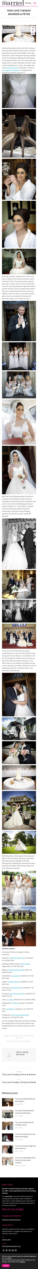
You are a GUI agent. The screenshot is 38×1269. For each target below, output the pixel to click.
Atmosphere (10, 1009)
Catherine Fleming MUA (16, 970)
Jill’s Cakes (9, 1000)
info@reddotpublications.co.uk (11, 1246)
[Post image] (7, 1102)
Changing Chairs (16, 988)
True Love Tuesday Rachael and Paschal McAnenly (24, 1112)
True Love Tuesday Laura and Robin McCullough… (25, 1135)
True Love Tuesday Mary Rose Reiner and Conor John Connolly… (25, 1160)
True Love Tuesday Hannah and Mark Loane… (24, 1123)
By (27, 1036)
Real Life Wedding (25, 1041)
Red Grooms (15, 976)
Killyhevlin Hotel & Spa (17, 958)
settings (22, 1262)
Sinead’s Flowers (13, 982)
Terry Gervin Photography (10, 70)
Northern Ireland (15, 1041)
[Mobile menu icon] (34, 3)
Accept (6, 1265)
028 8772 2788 (6, 1240)
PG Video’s (14, 1003)
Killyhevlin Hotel (11, 68)
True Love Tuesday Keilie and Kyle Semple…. (25, 1100)
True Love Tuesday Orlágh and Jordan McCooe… (25, 1147)
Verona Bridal (25, 964)
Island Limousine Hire (17, 994)
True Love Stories (9, 27)
